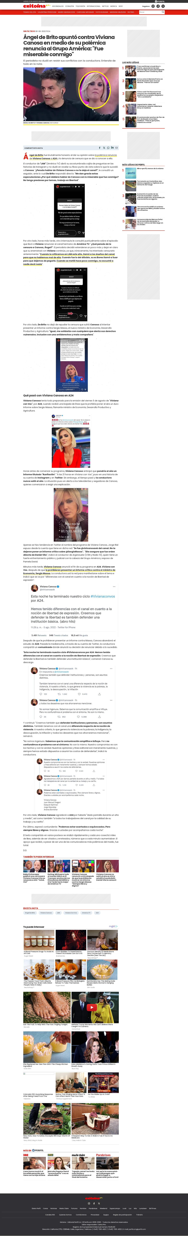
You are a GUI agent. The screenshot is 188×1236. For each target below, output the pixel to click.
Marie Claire (64, 1208)
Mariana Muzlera (118, 12)
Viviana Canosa (46, 913)
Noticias (53, 1208)
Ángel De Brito (30, 913)
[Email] (116, 148)
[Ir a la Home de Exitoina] (36, 6)
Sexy (121, 6)
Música (113, 6)
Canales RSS (50, 1215)
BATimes (152, 1208)
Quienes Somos (65, 1215)
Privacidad (95, 1215)
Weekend (103, 1208)
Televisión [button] (80, 6)
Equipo (106, 1215)
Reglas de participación (122, 1215)
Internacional (93, 6)
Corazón (69, 6)
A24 (97, 913)
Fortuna (74, 1208)
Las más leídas (130, 62)
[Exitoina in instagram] (153, 6)
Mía (135, 1208)
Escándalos (58, 6)
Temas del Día (29, 12)
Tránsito (139, 1215)
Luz (130, 1208)
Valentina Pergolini (47, 12)
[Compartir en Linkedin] (112, 147)
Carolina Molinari (85, 12)
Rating (131, 12)
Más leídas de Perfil (133, 164)
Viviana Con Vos (71, 913)
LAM (58, 913)
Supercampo (115, 1208)
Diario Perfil (36, 1208)
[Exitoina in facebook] (158, 6)
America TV (86, 913)
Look (124, 1208)
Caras (45, 1208)
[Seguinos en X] (163, 6)
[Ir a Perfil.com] (160, 2)
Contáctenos (81, 1215)
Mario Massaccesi (66, 12)
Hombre (83, 1208)
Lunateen (143, 1208)
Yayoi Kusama (102, 12)
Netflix (105, 6)
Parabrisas (93, 1208)
